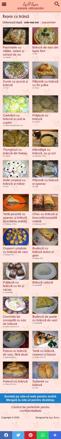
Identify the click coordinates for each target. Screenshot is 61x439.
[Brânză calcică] (45, 271)
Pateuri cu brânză (15, 381)
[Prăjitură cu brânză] (45, 104)
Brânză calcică (42, 282)
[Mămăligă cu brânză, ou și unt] (45, 138)
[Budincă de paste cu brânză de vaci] (45, 305)
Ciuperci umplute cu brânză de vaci (15, 250)
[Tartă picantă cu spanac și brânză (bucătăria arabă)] (16, 202)
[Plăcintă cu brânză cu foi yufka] (45, 70)
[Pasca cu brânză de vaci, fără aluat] (16, 339)
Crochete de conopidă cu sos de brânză (14, 320)
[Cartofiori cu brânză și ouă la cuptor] (16, 104)
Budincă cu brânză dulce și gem (43, 252)
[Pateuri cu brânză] (16, 370)
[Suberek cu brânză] (45, 370)
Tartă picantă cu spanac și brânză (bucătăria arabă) (15, 217)
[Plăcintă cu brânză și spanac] (45, 168)
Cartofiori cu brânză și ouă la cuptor (14, 119)
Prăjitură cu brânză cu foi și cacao (13, 286)
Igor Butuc (54, 417)
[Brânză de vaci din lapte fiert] (45, 36)
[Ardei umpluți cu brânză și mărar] (16, 168)
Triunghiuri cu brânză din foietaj (15, 151)
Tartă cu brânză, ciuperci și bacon (44, 352)
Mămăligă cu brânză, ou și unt (44, 151)
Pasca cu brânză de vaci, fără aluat (15, 352)
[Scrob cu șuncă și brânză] (16, 70)
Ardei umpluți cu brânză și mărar (14, 181)
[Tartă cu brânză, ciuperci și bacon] (45, 339)
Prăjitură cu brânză (40, 117)
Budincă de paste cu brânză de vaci (44, 318)
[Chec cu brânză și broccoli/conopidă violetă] (45, 202)
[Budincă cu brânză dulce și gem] (45, 236)
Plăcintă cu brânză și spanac (45, 181)
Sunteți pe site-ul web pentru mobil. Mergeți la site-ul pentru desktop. (30, 398)
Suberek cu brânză (40, 383)
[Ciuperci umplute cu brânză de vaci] (16, 236)
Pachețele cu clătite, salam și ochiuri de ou (13, 51)
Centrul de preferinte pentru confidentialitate (30, 408)
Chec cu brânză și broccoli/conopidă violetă (45, 217)
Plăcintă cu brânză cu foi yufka (45, 83)
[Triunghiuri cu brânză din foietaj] (16, 138)
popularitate (49, 22)
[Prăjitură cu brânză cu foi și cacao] (16, 271)
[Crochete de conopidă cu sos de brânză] (16, 305)
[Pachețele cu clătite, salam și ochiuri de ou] (16, 36)
